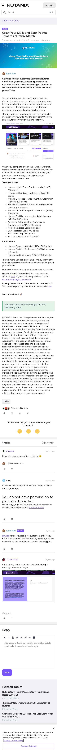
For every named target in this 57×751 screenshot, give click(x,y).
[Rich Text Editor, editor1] (28, 654)
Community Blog (10, 698)
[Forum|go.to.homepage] (18, 5)
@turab (5, 536)
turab (8, 480)
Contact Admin (36, 507)
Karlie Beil (11, 73)
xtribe (6, 401)
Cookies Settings (28, 746)
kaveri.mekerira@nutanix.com (16, 279)
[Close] (54, 728)
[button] (3, 6)
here (13, 276)
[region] (28, 737)
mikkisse (10, 451)
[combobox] (28, 12)
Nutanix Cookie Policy (13, 740)
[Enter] (4, 12)
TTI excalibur (12, 559)
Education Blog (11, 20)
